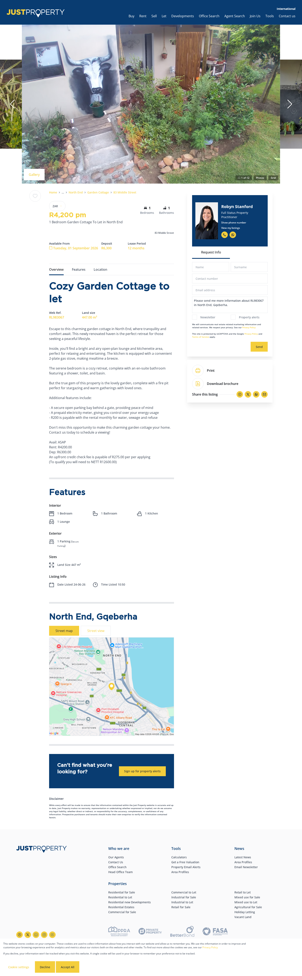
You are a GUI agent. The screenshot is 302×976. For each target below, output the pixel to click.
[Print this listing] (198, 370)
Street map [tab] (64, 630)
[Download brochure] (198, 383)
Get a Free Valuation (185, 862)
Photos (260, 178)
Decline (45, 967)
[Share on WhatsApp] (256, 394)
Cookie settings (18, 967)
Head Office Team (120, 872)
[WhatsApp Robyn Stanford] (232, 234)
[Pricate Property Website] (150, 932)
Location (100, 269)
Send (259, 347)
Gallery (34, 174)
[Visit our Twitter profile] (27, 934)
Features (78, 269)
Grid (273, 178)
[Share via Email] (264, 394)
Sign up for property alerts (142, 771)
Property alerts (249, 317)
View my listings (230, 228)
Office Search (117, 867)
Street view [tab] (95, 630)
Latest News (242, 857)
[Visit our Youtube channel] (52, 934)
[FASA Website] (215, 932)
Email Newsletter (246, 867)
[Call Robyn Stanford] (224, 234)
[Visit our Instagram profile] (44, 934)
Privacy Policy (249, 327)
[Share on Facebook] (239, 394)
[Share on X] (248, 394)
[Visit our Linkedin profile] (36, 934)
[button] (12, 104)
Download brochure (222, 383)
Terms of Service (200, 336)
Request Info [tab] (211, 252)
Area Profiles (180, 872)
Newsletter (207, 317)
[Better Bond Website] (182, 932)
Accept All (67, 967)
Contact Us (115, 862)
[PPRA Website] (119, 932)
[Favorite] (35, 196)
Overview (56, 269)
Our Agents (116, 857)
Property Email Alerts (186, 867)
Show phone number (233, 222)
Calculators (179, 857)
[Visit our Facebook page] (19, 934)
